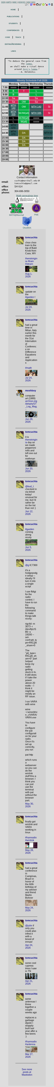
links (13, 51)
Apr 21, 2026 (29, 982)
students (13, 23)
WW (28, 2)
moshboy (30, 390)
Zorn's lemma (30, 69)
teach (18, 37)
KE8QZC (22, 2)
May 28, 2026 (29, 851)
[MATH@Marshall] (17, 204)
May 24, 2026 (29, 909)
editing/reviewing (13, 44)
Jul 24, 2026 (29, 308)
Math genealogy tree (27, 195)
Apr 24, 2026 (29, 946)
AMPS (8, 2)
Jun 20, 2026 (29, 470)
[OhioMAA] (27, 217)
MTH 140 (13, 106)
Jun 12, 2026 (29, 512)
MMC (15, 2)
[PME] (36, 204)
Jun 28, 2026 (29, 420)
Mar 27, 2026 (29, 1055)
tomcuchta (31, 237)
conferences (13, 30)
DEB (3, 2)
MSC (34, 2)
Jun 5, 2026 (28, 548)
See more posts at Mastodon (27, 1072)
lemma (29, 64)
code (7, 37)
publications (13, 16)
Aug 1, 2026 (29, 275)
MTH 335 (13, 113)
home (13, 9)
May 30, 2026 (29, 805)
